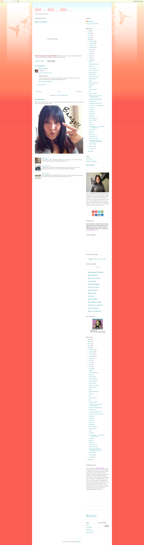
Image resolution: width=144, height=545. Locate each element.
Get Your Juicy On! (93, 70)
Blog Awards (89, 529)
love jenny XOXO (92, 299)
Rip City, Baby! (92, 68)
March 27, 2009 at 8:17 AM (45, 72)
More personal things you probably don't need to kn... (96, 141)
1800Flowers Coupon (91, 516)
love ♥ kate (91, 296)
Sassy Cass (42, 68)
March (91, 60)
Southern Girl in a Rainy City (95, 305)
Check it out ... (92, 134)
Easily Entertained (92, 290)
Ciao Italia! (91, 124)
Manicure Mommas (93, 275)
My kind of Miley (93, 93)
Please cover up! (93, 136)
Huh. (90, 91)
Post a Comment (41, 84)
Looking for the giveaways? (95, 99)
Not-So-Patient (92, 74)
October (91, 45)
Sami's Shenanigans (93, 308)
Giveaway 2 (91, 109)
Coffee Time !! (45, 158)
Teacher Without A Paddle (94, 302)
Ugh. (90, 87)
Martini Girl (91, 66)
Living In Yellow (92, 281)
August (91, 49)
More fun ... (91, 132)
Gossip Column (92, 120)
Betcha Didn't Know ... (94, 83)
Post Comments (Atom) (62, 95)
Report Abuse (90, 165)
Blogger (79, 541)
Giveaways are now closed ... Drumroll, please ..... (96, 96)
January (91, 148)
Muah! (90, 81)
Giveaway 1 (91, 107)
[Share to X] (51, 61)
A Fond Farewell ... (40, 99)
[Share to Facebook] (53, 61)
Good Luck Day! (93, 89)
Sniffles (90, 62)
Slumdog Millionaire (93, 64)
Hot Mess (91, 85)
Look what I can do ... (94, 138)
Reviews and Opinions (91, 161)
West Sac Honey (92, 293)
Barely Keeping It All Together (95, 272)
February (91, 146)
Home (59, 91)
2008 (89, 151)
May (90, 56)
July (90, 51)
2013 (89, 31)
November (91, 43)
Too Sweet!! (92, 129)
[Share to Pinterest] (54, 61)
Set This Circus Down (93, 287)
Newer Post (39, 91)
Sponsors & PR (90, 532)
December (91, 41)
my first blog (89, 158)
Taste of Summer (93, 118)
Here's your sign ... (93, 72)
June (90, 53)
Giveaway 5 (91, 116)
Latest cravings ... (93, 143)
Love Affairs (89, 527)
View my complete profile (92, 23)
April (90, 58)
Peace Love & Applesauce (94, 311)
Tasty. (90, 122)
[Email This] (48, 61)
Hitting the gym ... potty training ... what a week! (96, 127)
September (92, 47)
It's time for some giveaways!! (96, 105)
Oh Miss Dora (92, 101)
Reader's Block (92, 78)
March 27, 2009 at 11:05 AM (45, 81)
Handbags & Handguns (94, 284)
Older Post (79, 91)
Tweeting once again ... (94, 76)
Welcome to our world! (94, 278)
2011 (89, 35)
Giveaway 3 (91, 111)
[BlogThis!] (49, 61)
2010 (89, 37)
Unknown (90, 21)
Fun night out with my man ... (96, 103)
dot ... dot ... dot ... (53, 9)
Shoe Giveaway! (46, 173)
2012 (89, 33)
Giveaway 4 (91, 113)
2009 (89, 39)
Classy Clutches (46, 166)
